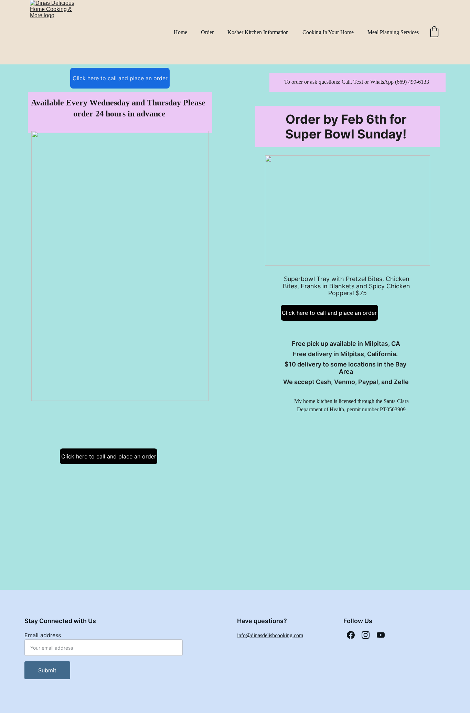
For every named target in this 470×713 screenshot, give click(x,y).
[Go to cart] (434, 32)
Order (207, 32)
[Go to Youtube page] (381, 635)
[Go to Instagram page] (366, 635)
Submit (47, 670)
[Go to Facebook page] (351, 635)
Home (180, 32)
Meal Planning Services (393, 32)
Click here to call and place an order (120, 78)
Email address (42, 635)
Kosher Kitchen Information (258, 32)
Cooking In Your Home (328, 32)
